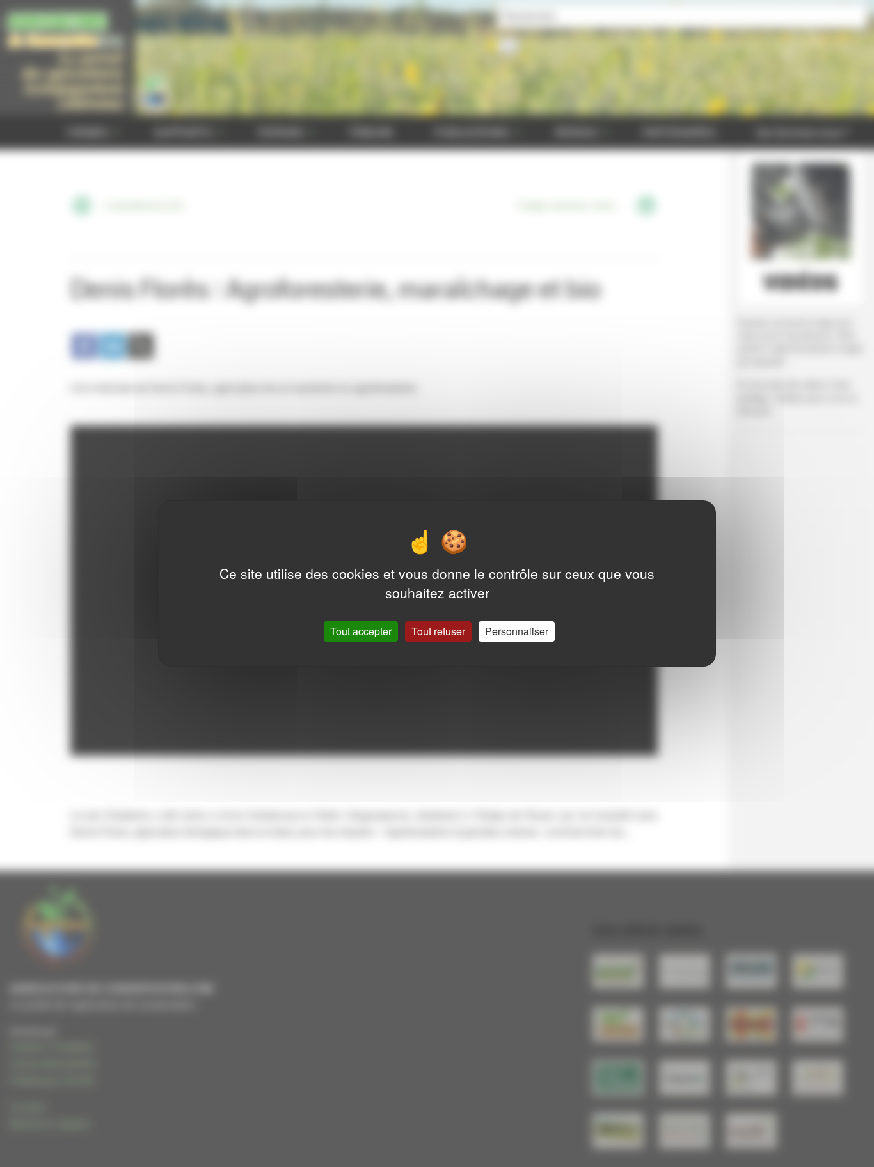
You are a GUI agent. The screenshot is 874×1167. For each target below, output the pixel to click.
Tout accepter (361, 631)
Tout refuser (438, 631)
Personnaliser (516, 631)
